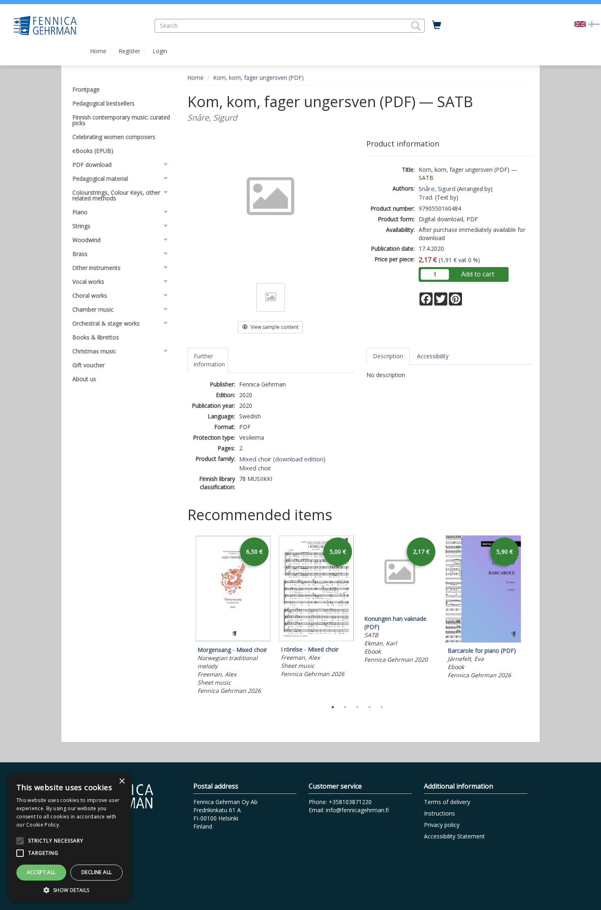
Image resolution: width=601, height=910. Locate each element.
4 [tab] (370, 707)
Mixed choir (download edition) (282, 459)
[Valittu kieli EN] (580, 23)
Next (529, 616)
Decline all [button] (96, 872)
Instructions (439, 813)
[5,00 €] (316, 639)
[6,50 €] (233, 639)
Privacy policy (442, 825)
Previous (185, 616)
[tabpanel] (233, 616)
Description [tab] (388, 356)
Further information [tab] (209, 360)
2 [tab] (345, 707)
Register (129, 51)
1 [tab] (333, 707)
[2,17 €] (399, 608)
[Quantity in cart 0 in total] (436, 25)
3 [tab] (357, 707)
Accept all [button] (41, 872)
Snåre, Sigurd (437, 188)
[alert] (69, 837)
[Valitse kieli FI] (594, 23)
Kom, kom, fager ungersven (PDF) (258, 77)
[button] (416, 26)
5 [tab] (382, 707)
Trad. (426, 197)
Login (159, 51)
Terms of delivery (447, 802)
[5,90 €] (483, 640)
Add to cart (477, 274)
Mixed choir (255, 468)
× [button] (122, 781)
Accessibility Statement (454, 836)
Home (98, 51)
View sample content (273, 327)
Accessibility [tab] (433, 356)
